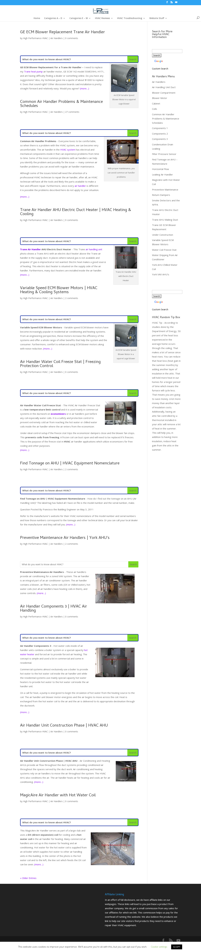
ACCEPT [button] (176, 946)
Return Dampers (161, 194)
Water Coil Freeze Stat (164, 249)
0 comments (71, 38)
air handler (80, 185)
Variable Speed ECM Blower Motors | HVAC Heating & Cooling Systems (58, 290)
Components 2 (160, 133)
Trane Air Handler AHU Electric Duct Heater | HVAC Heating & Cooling (75, 212)
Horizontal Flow (160, 169)
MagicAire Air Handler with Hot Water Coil (58, 795)
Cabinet (156, 103)
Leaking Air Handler (162, 174)
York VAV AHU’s (160, 274)
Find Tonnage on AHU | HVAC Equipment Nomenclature (70, 463)
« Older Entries (28, 878)
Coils (154, 108)
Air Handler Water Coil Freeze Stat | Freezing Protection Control (60, 364)
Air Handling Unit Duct (164, 87)
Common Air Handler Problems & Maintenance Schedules (61, 104)
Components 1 (160, 128)
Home (37, 18)
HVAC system (67, 149)
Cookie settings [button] (159, 946)
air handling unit (94, 249)
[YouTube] (176, 3)
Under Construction (162, 234)
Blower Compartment (163, 92)
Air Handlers (56, 38)
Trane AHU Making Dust (165, 219)
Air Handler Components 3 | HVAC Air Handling (53, 608)
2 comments (71, 298)
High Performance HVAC (35, 38)
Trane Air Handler (30, 249)
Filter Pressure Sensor (164, 154)
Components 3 (160, 138)
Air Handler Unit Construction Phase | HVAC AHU (64, 725)
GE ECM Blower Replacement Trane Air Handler (62, 32)
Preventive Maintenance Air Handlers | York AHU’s (65, 538)
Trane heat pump (33, 71)
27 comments (72, 111)
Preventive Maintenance (165, 189)
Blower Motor (159, 98)
